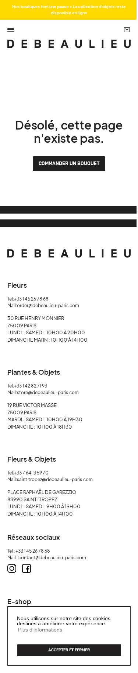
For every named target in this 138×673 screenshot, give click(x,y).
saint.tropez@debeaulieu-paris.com (55, 479)
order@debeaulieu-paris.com (48, 305)
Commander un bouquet (69, 163)
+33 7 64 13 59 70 (31, 473)
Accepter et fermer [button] (69, 650)
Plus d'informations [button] (40, 630)
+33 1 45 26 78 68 (31, 299)
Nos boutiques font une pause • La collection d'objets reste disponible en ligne (69, 9)
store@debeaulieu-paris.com (48, 392)
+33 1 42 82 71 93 (30, 386)
